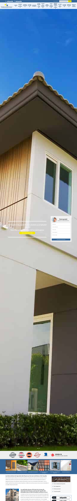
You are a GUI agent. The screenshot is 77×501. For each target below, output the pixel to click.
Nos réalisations (27, 233)
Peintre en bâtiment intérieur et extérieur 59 (55, 6)
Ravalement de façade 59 (34, 6)
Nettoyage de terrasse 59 (60, 6)
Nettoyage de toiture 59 (29, 5)
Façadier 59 (15, 6)
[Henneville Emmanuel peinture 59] (6, 5)
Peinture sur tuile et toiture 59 (38, 5)
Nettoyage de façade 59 (64, 5)
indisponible (10, 1)
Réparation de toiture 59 (69, 5)
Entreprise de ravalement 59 (20, 6)
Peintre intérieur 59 (47, 5)
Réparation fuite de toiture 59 (74, 5)
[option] (38, 250)
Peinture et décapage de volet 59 (42, 5)
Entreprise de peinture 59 (25, 5)
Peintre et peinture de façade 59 (51, 5)
